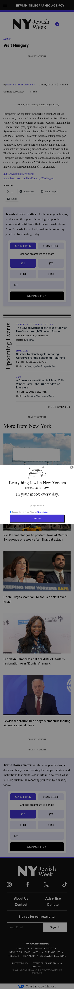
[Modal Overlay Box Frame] (37, 494)
